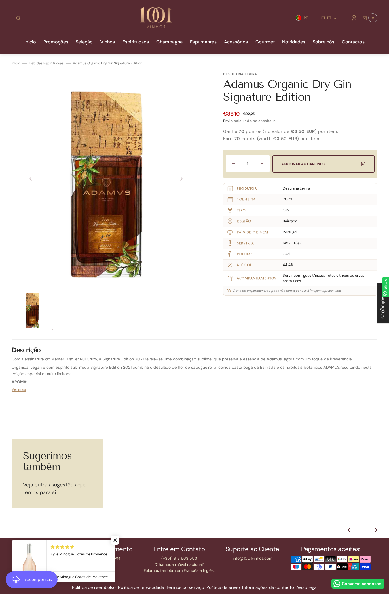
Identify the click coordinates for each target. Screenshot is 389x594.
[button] (18, 18)
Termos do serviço (185, 587)
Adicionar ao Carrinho (303, 164)
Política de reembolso (94, 587)
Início (16, 63)
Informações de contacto (268, 587)
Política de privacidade (141, 587)
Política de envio (223, 587)
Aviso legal (306, 587)
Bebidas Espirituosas (46, 63)
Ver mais (19, 389)
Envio (228, 121)
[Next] (371, 530)
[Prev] (353, 530)
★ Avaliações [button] (383, 303)
